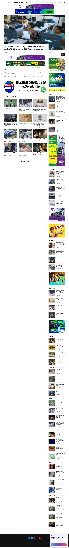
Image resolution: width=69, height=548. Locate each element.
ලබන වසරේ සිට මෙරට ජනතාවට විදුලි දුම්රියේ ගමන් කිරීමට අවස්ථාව (52, 196)
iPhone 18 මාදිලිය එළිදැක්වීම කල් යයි (52, 466)
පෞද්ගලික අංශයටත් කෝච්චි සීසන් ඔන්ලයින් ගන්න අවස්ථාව (10, 133)
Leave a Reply (25, 161)
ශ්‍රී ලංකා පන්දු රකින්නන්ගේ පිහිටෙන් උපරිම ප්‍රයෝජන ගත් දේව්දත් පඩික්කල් (52, 424)
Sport (47, 2)
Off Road (5, 141)
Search (50, 52)
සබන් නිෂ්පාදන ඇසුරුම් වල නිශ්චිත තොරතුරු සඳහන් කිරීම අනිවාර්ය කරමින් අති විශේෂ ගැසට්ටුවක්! (52, 456)
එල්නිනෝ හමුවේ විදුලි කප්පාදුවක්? (40, 133)
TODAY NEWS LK (19, 2)
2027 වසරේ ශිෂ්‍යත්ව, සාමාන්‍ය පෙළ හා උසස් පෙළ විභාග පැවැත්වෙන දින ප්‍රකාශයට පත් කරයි (40, 118)
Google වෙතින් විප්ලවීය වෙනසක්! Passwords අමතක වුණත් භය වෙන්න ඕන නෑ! (52, 482)
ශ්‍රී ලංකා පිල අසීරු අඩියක (10, 103)
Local (33, 2)
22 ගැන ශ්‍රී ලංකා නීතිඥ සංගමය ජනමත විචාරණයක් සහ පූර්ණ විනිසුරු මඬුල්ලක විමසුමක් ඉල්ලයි (10, 118)
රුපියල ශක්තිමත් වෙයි (40, 147)
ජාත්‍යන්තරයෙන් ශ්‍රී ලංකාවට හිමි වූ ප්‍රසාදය (52, 434)
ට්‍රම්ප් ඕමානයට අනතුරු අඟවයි (52, 393)
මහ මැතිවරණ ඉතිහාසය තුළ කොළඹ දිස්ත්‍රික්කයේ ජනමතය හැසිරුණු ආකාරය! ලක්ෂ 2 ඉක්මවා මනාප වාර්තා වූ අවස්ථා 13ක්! (52, 516)
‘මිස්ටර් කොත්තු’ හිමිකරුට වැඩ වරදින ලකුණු (52, 252)
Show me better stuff (58, 544)
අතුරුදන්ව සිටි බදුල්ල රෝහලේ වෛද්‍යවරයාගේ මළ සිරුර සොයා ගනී (52, 203)
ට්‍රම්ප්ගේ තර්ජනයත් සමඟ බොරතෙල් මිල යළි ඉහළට (52, 386)
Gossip (51, 2)
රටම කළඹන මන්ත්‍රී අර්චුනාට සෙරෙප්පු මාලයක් (52, 267)
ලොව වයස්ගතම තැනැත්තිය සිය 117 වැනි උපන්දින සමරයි (25, 147)
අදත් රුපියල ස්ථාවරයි (52, 362)
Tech (55, 2)
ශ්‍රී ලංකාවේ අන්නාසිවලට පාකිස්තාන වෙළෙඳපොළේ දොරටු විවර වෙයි (52, 354)
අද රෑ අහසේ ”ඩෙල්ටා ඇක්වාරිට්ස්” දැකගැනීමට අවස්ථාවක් (52, 441)
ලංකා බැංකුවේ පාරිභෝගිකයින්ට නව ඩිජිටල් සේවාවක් (52, 347)
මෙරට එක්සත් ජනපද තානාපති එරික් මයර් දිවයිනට (10, 147)
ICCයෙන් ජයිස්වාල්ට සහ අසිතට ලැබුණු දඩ (25, 133)
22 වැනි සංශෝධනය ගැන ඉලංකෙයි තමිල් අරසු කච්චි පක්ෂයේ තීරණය (52, 300)
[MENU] (4, 2)
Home (29, 2)
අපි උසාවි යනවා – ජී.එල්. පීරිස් (52, 315)
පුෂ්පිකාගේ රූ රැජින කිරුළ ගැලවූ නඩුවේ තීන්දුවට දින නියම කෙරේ (52, 260)
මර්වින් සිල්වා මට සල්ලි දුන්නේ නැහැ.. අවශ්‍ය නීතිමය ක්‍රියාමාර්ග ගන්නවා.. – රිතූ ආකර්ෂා (52, 245)
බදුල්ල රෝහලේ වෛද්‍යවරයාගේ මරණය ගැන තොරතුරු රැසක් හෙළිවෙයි (52, 129)
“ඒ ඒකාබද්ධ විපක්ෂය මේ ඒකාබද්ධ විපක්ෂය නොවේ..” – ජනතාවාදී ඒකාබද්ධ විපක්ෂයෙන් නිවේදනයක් (25, 103)
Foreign (43, 2)
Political (38, 2)
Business (34, 154)
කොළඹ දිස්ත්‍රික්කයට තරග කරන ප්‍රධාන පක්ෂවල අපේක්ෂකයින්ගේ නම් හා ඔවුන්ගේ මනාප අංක (52, 524)
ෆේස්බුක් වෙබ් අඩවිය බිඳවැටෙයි (52, 490)
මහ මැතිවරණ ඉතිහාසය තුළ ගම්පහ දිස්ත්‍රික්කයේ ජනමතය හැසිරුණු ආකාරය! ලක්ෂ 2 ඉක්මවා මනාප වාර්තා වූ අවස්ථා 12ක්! (52, 508)
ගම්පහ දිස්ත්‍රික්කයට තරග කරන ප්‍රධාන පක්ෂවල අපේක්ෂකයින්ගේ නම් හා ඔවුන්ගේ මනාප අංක (52, 500)
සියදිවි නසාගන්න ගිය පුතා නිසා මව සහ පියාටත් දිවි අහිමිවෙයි (52, 379)
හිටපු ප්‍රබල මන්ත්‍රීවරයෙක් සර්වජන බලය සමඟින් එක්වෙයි (52, 307)
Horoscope (59, 2)
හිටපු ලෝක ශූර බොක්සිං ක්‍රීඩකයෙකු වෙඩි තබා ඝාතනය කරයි (52, 417)
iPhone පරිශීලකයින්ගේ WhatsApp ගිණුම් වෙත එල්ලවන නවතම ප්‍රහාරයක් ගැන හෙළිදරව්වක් (52, 474)
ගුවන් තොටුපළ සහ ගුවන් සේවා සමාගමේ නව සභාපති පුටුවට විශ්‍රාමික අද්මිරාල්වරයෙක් (40, 103)
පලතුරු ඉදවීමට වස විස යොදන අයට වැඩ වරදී (52, 448)
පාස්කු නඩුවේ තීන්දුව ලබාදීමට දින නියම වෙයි (25, 118)
